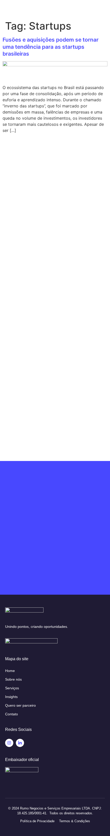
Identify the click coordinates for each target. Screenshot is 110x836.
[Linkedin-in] (20, 743)
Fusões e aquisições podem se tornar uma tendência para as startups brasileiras (50, 46)
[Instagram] (9, 743)
